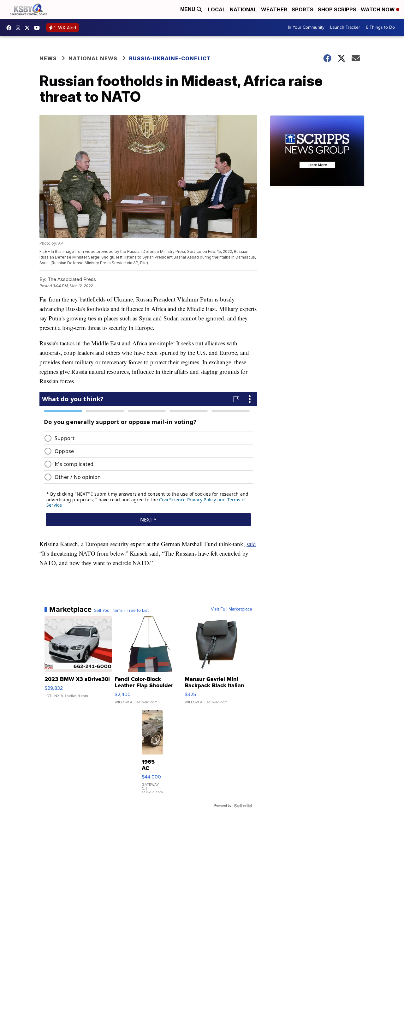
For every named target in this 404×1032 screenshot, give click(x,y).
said (251, 544)
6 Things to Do (380, 27)
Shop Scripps (337, 9)
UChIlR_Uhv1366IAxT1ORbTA (38, 27)
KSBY (29, 27)
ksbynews (10, 27)
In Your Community (306, 27)
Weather (274, 9)
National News (92, 58)
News (48, 58)
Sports (302, 9)
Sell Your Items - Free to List (121, 610)
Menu (188, 9)
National (243, 9)
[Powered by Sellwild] (243, 805)
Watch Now (378, 9)
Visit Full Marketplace (231, 609)
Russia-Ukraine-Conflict (170, 58)
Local (216, 9)
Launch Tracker (345, 27)
